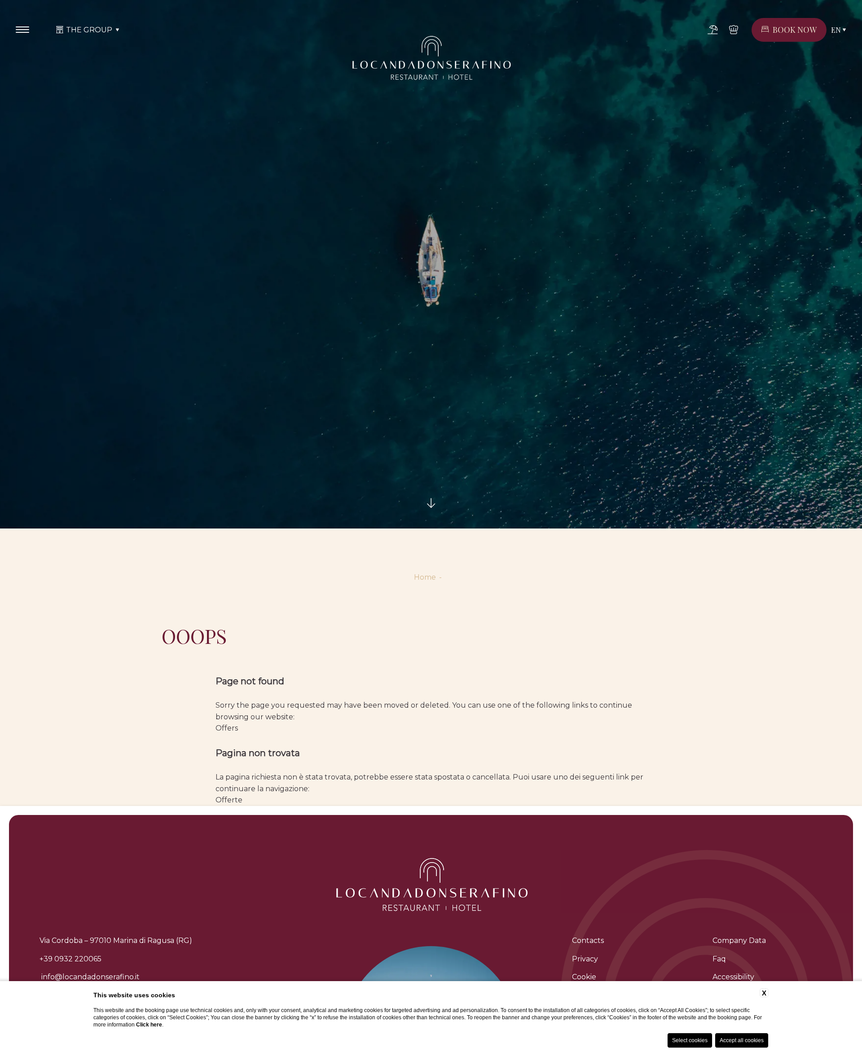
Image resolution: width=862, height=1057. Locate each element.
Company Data (739, 940)
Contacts (588, 940)
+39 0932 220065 (70, 959)
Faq (719, 959)
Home (425, 577)
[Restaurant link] (733, 29)
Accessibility (733, 977)
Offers (227, 728)
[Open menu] (22, 29)
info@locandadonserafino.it (90, 977)
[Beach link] (713, 29)
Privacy (585, 959)
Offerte (229, 800)
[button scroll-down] (431, 503)
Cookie (584, 977)
